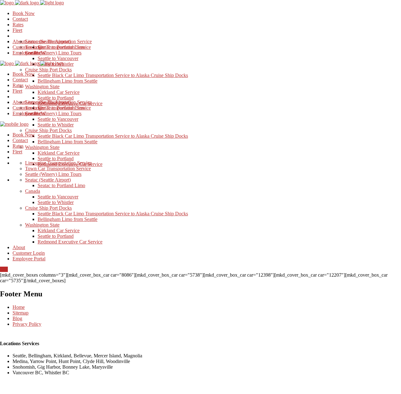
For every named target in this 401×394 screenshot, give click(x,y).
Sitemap (21, 312)
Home (19, 307)
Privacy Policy (27, 324)
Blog (17, 318)
